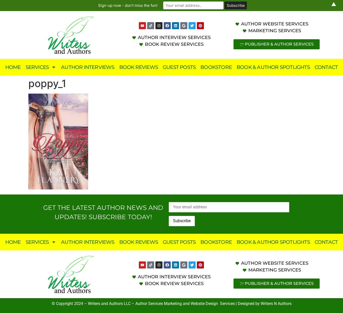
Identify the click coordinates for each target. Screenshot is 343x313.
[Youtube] (142, 25)
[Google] (183, 25)
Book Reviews (138, 67)
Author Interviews (87, 67)
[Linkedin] (175, 25)
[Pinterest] (200, 25)
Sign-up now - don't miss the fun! (127, 5)
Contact (326, 67)
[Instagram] (158, 25)
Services (37, 67)
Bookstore (216, 67)
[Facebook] (167, 25)
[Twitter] (192, 25)
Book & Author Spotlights (273, 67)
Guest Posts (179, 67)
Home (13, 67)
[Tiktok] (150, 25)
